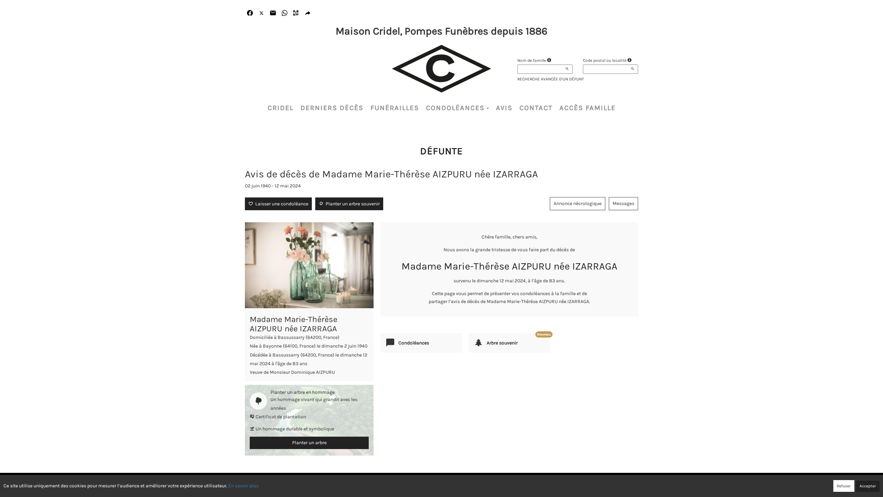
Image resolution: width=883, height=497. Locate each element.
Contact (536, 108)
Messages (623, 203)
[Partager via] (308, 13)
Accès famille (587, 108)
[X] (262, 13)
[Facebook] (250, 13)
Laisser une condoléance (280, 204)
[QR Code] (296, 13)
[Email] (273, 13)
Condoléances (455, 108)
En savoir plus (243, 486)
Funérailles (394, 108)
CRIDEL (281, 108)
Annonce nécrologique (578, 203)
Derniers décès (332, 108)
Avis (504, 108)
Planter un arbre (309, 443)
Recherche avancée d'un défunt (550, 79)
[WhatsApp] (285, 13)
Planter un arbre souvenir (352, 204)
